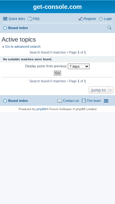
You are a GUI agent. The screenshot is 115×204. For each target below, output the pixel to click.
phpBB (41, 109)
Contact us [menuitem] (71, 100)
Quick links (17, 18)
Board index (18, 28)
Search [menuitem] (109, 28)
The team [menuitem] (94, 100)
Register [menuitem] (90, 18)
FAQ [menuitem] (36, 18)
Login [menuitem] (108, 18)
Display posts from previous (46, 66)
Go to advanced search (22, 46)
